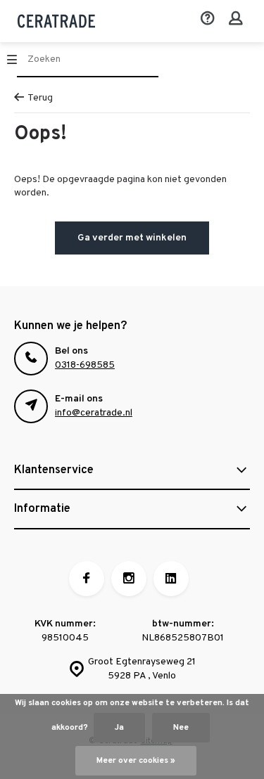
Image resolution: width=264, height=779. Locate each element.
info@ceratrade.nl (93, 413)
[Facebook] (86, 578)
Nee (181, 727)
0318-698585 (85, 365)
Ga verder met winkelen (132, 238)
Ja (119, 727)
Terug (40, 98)
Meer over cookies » (135, 760)
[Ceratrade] (56, 21)
